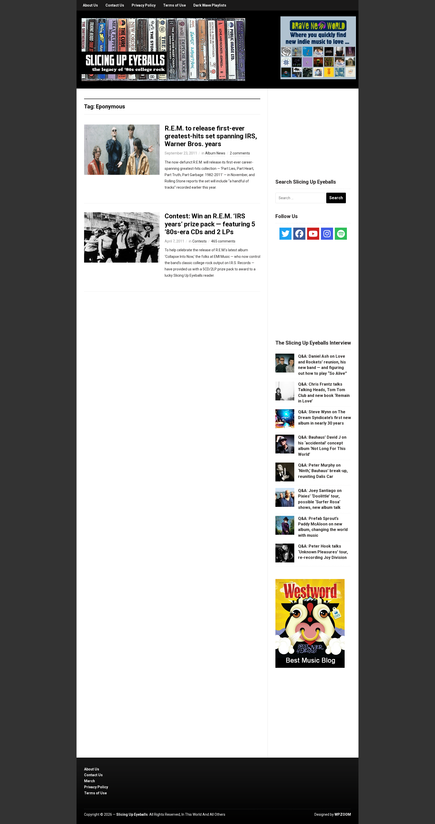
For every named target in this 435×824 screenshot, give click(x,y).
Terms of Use (174, 5)
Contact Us (114, 5)
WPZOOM (343, 814)
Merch (89, 781)
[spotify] (341, 234)
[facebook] (299, 234)
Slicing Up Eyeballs (132, 814)
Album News (215, 153)
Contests (199, 241)
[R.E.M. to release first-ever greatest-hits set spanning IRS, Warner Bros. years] (122, 149)
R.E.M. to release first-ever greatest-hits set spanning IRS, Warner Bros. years (211, 136)
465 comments (223, 241)
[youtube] (313, 234)
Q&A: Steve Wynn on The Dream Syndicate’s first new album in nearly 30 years (324, 417)
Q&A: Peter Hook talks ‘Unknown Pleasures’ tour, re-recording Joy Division (323, 552)
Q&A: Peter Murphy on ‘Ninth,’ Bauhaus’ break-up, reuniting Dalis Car (323, 471)
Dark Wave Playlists (209, 5)
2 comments (240, 153)
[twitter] (285, 234)
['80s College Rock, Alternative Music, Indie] (163, 49)
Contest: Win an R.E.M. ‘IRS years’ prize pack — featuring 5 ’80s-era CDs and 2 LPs (210, 223)
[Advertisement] (313, 127)
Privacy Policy (144, 5)
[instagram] (327, 234)
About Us (90, 5)
